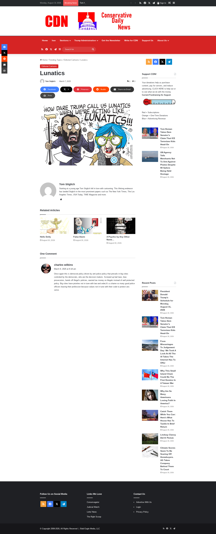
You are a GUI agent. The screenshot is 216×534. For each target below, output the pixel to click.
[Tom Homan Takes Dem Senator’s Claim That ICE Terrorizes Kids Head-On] (150, 133)
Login (138, 507)
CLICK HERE (158, 89)
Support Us (147, 40)
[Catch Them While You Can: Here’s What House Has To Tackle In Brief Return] (150, 415)
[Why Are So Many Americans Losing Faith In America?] (150, 395)
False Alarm (79, 237)
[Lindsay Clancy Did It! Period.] (150, 438)
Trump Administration (85, 40)
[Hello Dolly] (54, 226)
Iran (54, 40)
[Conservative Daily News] (90, 21)
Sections (64, 40)
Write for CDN (131, 40)
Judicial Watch (93, 507)
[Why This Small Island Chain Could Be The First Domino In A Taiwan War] (150, 374)
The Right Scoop (94, 517)
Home (45, 40)
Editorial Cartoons (71, 60)
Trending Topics (55, 60)
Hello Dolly (45, 237)
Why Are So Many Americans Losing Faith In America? (168, 397)
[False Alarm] (87, 226)
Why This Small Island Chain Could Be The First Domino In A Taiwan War (168, 377)
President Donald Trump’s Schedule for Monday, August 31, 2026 (166, 300)
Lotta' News (92, 512)
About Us (162, 40)
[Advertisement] (159, 230)
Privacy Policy (142, 512)
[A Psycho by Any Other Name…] (121, 226)
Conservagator (93, 502)
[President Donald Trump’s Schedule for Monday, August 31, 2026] (150, 295)
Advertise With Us (144, 502)
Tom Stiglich (50, 81)
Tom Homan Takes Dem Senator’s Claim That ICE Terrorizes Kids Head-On (112, 3)
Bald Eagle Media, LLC (90, 529)
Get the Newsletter (111, 40)
